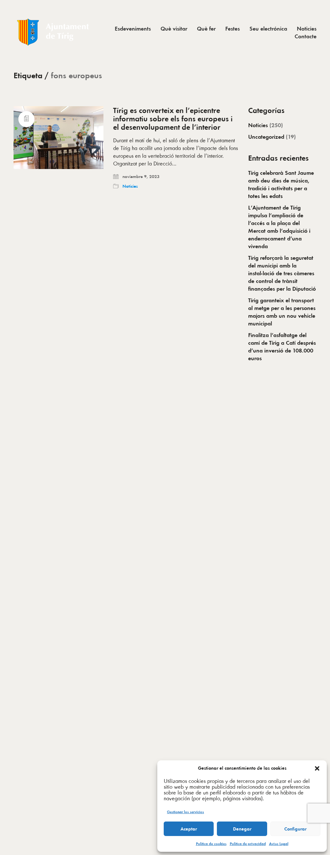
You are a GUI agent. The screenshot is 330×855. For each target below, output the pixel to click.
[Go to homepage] (54, 32)
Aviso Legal (278, 843)
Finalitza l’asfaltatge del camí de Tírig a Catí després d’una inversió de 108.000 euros (282, 347)
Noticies (130, 186)
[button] (317, 768)
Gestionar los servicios (185, 812)
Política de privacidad (248, 843)
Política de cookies (211, 843)
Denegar (242, 829)
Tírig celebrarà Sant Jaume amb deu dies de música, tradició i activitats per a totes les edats (281, 184)
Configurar (295, 829)
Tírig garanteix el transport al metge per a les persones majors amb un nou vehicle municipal (281, 312)
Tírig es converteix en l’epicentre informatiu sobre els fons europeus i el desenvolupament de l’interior (173, 119)
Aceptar (188, 829)
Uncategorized (266, 136)
